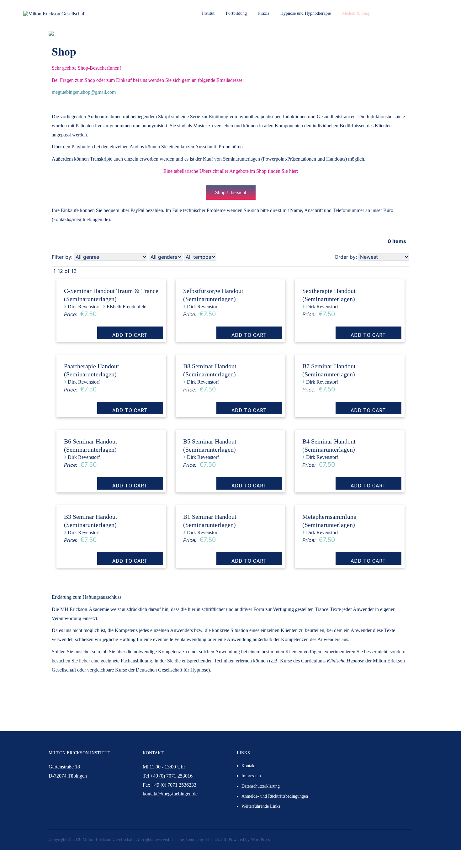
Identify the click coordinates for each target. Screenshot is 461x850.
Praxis (263, 13)
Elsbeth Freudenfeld (126, 306)
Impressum (251, 775)
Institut (208, 13)
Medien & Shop (356, 13)
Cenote (192, 839)
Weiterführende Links (260, 806)
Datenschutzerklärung (260, 786)
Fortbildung (236, 13)
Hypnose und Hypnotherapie (305, 13)
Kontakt (248, 765)
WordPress (260, 839)
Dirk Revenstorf (84, 306)
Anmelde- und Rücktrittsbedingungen (274, 796)
